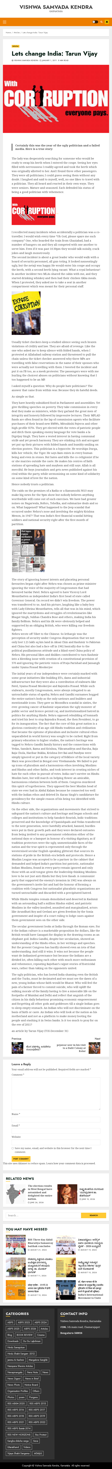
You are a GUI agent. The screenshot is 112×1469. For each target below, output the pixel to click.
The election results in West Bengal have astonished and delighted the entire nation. (16, 1194)
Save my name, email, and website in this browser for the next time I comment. (53, 1150)
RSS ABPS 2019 (37, 1416)
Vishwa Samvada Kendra (56, 7)
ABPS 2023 (24, 1322)
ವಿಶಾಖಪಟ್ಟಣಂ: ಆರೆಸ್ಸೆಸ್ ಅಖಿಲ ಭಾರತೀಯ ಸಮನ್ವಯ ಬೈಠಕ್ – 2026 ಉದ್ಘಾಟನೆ (66, 1245)
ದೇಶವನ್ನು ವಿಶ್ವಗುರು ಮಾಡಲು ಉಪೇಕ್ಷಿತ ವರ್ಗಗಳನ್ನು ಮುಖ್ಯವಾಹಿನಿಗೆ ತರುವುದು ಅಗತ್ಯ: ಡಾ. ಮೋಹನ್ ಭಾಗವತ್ (16, 1267)
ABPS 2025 (13, 1328)
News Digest (13, 1378)
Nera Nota (32, 1372)
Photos (10, 1397)
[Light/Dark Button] (95, 21)
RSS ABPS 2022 (37, 1422)
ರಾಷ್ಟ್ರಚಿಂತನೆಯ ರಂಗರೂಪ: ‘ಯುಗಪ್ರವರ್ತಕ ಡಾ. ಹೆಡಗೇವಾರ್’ (67, 1194)
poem (21, 1397)
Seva (35, 1441)
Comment (18, 1074)
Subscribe (107, 22)
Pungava (33, 1397)
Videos (26, 1447)
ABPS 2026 (30, 1328)
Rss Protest (40, 1434)
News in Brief (32, 1378)
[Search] (101, 22)
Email (16, 1125)
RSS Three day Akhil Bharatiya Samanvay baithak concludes (16, 1245)
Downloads (13, 1341)
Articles (16, 46)
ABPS (10, 1322)
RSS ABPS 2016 (15, 1409)
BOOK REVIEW (25, 1335)
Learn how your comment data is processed (70, 1163)
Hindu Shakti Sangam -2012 (21, 1353)
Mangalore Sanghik (38, 1360)
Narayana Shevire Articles (20, 1366)
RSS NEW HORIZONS (18, 1434)
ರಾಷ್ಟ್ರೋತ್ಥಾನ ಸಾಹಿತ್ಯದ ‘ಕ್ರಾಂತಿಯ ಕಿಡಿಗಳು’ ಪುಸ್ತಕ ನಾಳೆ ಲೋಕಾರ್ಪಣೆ (66, 1267)
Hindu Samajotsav (16, 1347)
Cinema (40, 1335)
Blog (9, 1335)
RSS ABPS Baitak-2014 (18, 1428)
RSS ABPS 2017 (37, 1409)
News (45, 1372)
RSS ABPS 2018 (15, 1416)
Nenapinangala (14, 1372)
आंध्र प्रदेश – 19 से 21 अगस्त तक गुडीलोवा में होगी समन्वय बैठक (16, 1290)
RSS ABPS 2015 (37, 1403)
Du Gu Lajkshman (32, 1341)
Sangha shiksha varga (18, 1441)
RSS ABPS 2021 (15, 1422)
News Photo (13, 1385)
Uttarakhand (13, 1447)
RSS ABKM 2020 (16, 1403)
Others (36, 1391)
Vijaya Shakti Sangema (18, 1453)
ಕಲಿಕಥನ (38, 1453)
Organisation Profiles (17, 1391)
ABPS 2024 (41, 1322)
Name (16, 1114)
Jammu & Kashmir (15, 1360)
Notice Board (31, 1385)
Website (16, 1136)
